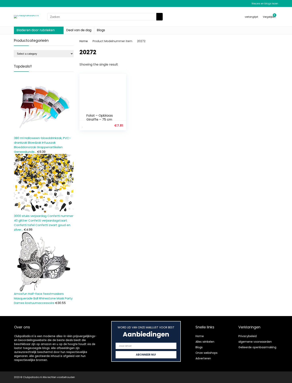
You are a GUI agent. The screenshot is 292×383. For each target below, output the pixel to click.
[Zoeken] (159, 16)
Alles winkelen (204, 342)
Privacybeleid (247, 336)
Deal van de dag (78, 30)
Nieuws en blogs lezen (265, 3)
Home (83, 41)
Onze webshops (206, 353)
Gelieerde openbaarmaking (257, 347)
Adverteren (203, 358)
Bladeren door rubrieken (35, 30)
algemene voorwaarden (255, 342)
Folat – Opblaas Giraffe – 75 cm (99, 117)
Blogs (101, 30)
